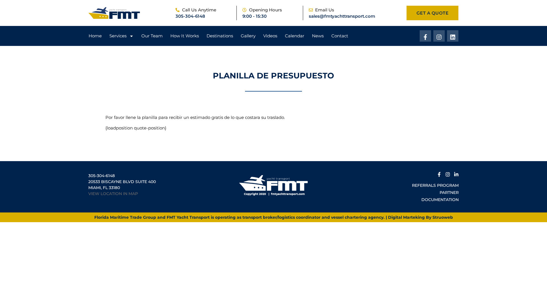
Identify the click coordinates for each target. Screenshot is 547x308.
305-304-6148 (190, 16)
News (318, 35)
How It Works (184, 35)
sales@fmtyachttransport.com (342, 16)
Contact (339, 35)
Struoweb (442, 217)
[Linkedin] (452, 36)
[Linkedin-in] (456, 173)
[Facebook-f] (425, 36)
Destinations (220, 35)
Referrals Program (435, 185)
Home (95, 35)
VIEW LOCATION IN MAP (113, 193)
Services (117, 35)
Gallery (248, 35)
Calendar (294, 35)
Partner (449, 192)
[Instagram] (439, 36)
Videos (270, 35)
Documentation (440, 199)
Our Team (152, 35)
